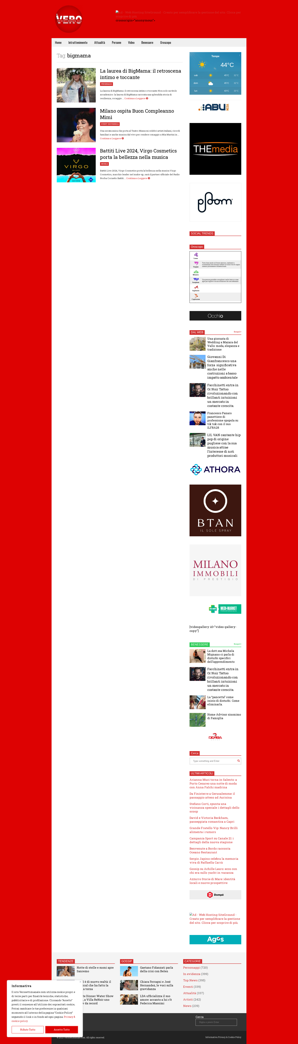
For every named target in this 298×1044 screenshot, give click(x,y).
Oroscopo (165, 42)
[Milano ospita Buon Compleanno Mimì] (76, 125)
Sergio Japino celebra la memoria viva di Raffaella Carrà (214, 860)
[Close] (80, 982)
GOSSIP (126, 961)
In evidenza (113, 124)
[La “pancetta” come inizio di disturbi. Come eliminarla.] (198, 702)
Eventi (104, 124)
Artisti (188, 999)
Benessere (147, 42)
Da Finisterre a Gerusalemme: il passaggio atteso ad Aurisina (212, 795)
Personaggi (106, 84)
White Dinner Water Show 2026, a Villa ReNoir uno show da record (95, 999)
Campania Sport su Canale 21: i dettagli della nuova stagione (212, 840)
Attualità (99, 42)
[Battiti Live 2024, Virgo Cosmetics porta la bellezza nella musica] (76, 165)
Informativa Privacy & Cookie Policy (223, 1037)
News (187, 1006)
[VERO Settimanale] (69, 24)
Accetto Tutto (62, 1029)
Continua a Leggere (135, 98)
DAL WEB (197, 332)
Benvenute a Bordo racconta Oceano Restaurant (210, 850)
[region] (45, 1008)
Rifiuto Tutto (27, 1029)
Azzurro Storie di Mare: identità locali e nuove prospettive (212, 881)
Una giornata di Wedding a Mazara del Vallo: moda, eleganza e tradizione (223, 344)
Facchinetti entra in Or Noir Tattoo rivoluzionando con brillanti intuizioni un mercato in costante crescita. (223, 395)
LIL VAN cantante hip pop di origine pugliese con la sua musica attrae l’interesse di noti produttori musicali (224, 445)
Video (131, 42)
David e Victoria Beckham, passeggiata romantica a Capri (212, 820)
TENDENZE (65, 961)
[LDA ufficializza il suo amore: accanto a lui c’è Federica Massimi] (129, 999)
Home (58, 42)
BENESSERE (199, 644)
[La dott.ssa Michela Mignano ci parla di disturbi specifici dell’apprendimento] (198, 656)
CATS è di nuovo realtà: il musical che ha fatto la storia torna (94, 985)
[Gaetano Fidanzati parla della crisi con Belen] (129, 971)
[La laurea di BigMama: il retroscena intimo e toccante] (76, 85)
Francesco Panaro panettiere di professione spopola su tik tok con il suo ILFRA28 (222, 420)
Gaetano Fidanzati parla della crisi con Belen (156, 969)
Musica (104, 164)
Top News (190, 980)
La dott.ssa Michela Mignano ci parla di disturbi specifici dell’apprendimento (221, 656)
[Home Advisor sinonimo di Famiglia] (198, 720)
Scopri (237, 332)
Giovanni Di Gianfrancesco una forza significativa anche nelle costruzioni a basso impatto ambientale (222, 367)
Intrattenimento (77, 42)
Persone (116, 42)
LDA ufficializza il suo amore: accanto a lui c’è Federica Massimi (156, 999)
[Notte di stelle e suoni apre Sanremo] (66, 971)
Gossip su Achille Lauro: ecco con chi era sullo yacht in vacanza (213, 871)
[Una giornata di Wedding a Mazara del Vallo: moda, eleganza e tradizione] (198, 344)
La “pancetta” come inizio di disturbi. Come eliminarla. (223, 700)
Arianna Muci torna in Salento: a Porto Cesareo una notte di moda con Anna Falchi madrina (213, 783)
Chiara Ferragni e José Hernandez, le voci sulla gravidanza (156, 985)
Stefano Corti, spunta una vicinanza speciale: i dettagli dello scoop (214, 807)
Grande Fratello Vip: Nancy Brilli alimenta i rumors (214, 830)
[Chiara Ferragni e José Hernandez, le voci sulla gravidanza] (129, 985)
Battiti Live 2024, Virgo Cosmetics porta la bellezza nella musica (138, 153)
